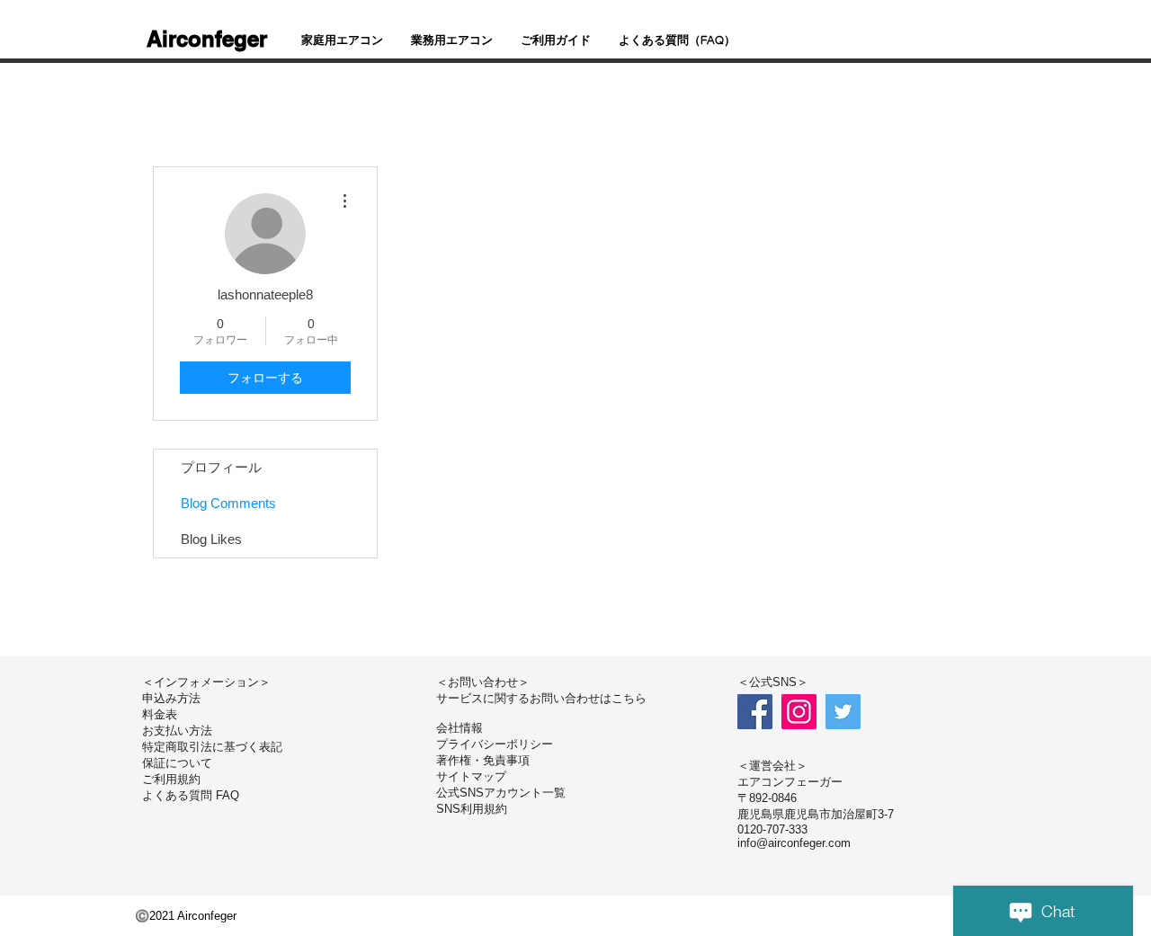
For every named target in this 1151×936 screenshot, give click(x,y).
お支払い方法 (177, 730)
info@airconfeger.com (794, 843)
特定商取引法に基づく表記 (212, 746)
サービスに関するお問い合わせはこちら (541, 698)
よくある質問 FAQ (190, 795)
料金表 (159, 714)
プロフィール (221, 467)
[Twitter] (843, 711)
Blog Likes (211, 539)
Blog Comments (228, 503)
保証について (177, 763)
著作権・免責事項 (483, 760)
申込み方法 (171, 698)
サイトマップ (471, 776)
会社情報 (459, 728)
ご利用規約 (171, 779)
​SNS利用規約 (471, 809)
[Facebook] (754, 711)
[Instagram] (798, 711)
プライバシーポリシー (494, 744)
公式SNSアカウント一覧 (501, 792)
